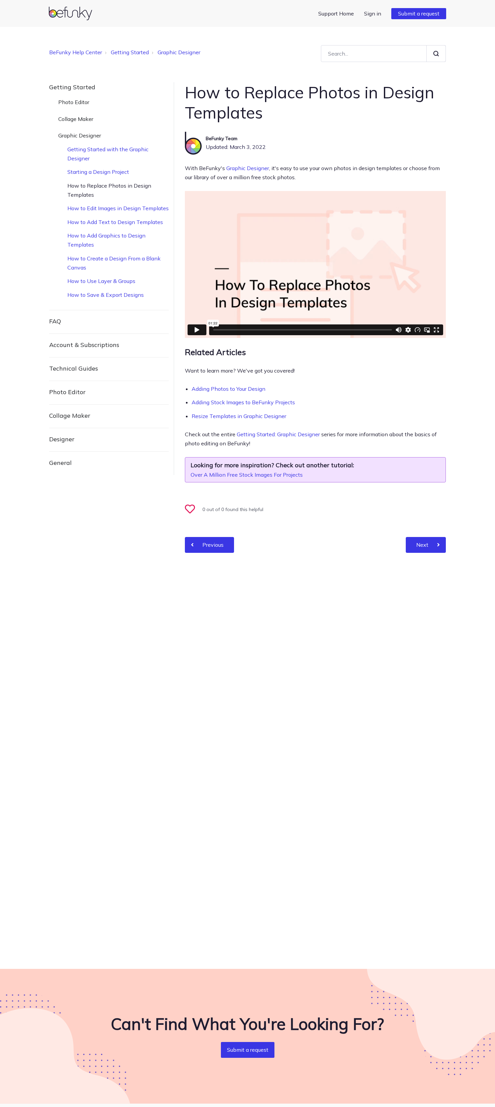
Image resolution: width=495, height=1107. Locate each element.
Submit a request (418, 13)
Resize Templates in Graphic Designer (239, 416)
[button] (193, 510)
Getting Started (130, 52)
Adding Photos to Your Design (228, 388)
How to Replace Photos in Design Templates (109, 190)
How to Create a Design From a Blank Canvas (114, 263)
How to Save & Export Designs (105, 294)
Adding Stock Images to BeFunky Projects (243, 402)
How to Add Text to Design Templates (115, 222)
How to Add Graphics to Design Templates (106, 240)
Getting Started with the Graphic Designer (107, 154)
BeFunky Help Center (75, 52)
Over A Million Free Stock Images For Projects (247, 474)
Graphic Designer (179, 52)
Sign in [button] (372, 13)
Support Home (336, 13)
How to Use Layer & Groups (101, 281)
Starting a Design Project (98, 171)
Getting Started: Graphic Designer (278, 434)
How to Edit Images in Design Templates (118, 208)
